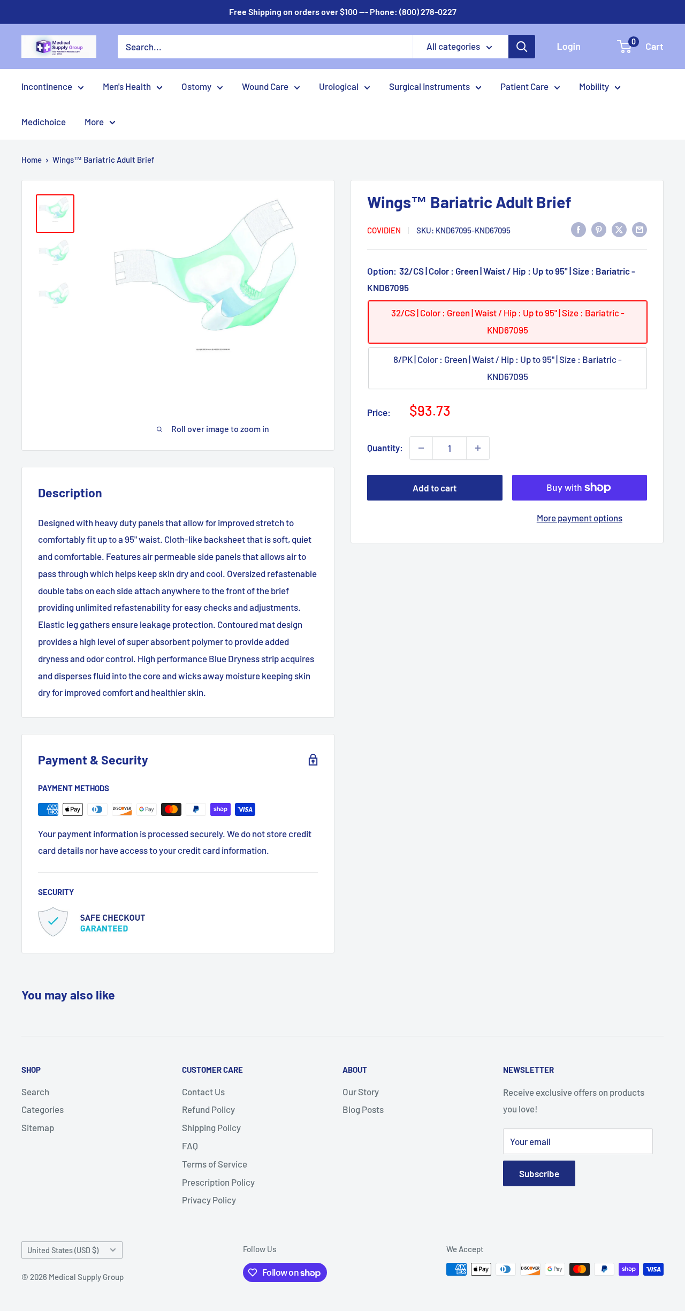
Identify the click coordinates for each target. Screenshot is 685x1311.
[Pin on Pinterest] (598, 229)
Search (35, 1091)
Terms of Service (214, 1163)
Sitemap (37, 1127)
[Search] (521, 46)
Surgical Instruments (429, 86)
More (94, 121)
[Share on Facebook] (578, 229)
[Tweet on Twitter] (619, 229)
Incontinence (46, 86)
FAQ (190, 1145)
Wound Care (265, 86)
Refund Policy (208, 1109)
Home (31, 159)
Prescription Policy (218, 1182)
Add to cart (434, 487)
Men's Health (127, 86)
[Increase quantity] (478, 448)
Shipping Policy (211, 1127)
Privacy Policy (209, 1199)
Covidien (384, 229)
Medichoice (43, 121)
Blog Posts (363, 1109)
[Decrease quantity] (421, 448)
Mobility (594, 86)
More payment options (579, 517)
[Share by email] (639, 229)
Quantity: (385, 447)
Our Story (360, 1091)
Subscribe (539, 1173)
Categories (42, 1109)
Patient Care (524, 86)
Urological (339, 86)
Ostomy (196, 86)
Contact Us (203, 1091)
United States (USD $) (62, 1250)
